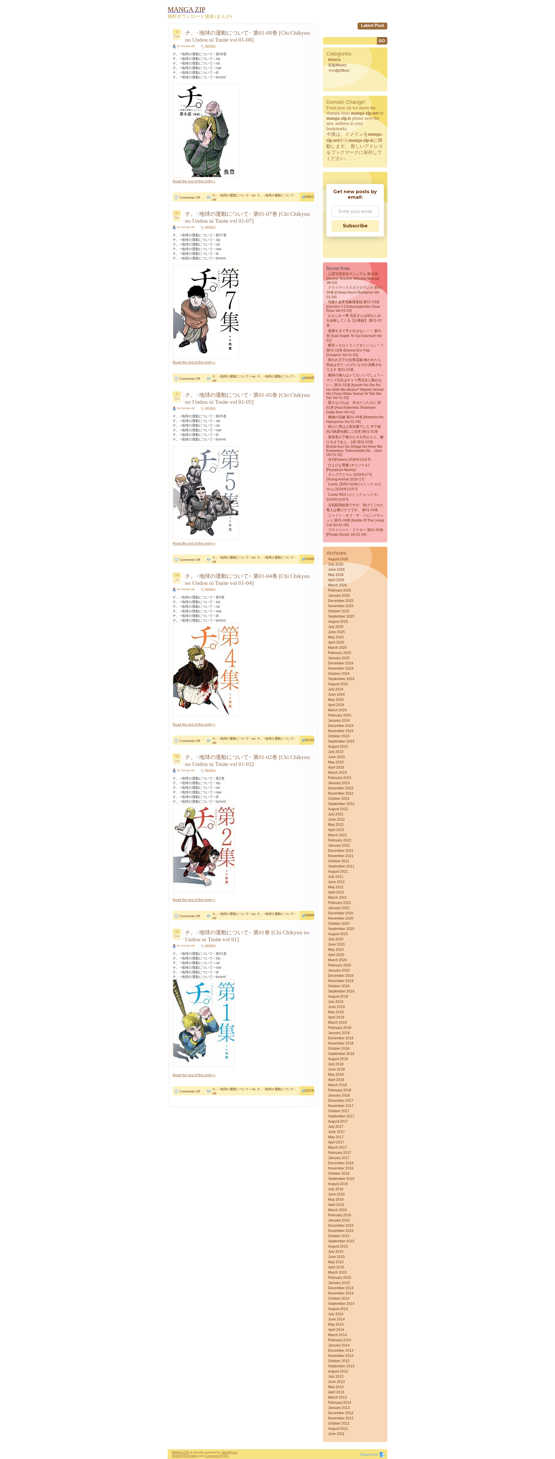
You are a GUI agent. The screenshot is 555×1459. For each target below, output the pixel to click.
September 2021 (341, 866)
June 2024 (336, 694)
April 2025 (336, 642)
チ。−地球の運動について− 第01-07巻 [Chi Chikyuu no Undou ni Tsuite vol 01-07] (247, 217)
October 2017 (338, 1111)
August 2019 (338, 996)
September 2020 (341, 929)
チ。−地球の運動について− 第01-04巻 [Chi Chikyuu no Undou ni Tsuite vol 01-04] (247, 579)
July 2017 (335, 1127)
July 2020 (335, 939)
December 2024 (341, 663)
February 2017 (339, 1153)
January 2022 (339, 845)
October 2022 (338, 799)
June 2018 (336, 1069)
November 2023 (341, 731)
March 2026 (337, 585)
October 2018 (338, 1049)
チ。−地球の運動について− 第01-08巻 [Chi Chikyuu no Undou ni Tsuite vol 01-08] (247, 36)
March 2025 (337, 648)
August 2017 (338, 1121)
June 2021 (336, 882)
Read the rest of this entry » (194, 181)
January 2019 (339, 1033)
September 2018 (341, 1054)
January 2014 (339, 1345)
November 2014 (341, 1293)
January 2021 (339, 908)
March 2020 (337, 960)
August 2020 (338, 934)
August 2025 (338, 622)
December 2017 (341, 1101)
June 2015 (336, 1257)
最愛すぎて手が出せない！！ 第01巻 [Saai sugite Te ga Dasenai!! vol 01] (354, 335)
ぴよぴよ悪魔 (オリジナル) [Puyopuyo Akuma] (347, 467)
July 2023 (335, 752)
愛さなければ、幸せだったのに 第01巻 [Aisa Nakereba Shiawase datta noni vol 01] (353, 407)
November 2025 (341, 606)
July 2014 (335, 1314)
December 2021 (341, 851)
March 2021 (337, 898)
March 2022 (337, 835)
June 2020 (336, 944)
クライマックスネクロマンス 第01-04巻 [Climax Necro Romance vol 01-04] (354, 292)
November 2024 (341, 668)
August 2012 (338, 1429)
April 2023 (336, 767)
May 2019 (336, 1012)
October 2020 (338, 924)
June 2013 (336, 1382)
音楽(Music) (337, 65)
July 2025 (335, 627)
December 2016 (341, 1163)
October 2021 (338, 861)
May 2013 (336, 1387)
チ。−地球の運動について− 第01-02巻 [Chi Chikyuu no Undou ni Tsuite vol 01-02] (247, 760)
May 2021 (336, 887)
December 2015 (341, 1226)
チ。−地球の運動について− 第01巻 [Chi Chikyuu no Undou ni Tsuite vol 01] (247, 935)
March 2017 (337, 1147)
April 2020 (336, 955)
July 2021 (335, 877)
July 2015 (335, 1252)
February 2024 (339, 715)
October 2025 (338, 611)
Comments (212, 1456)
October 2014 (338, 1298)
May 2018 (336, 1075)
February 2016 (339, 1215)
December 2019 (341, 976)
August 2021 (338, 871)
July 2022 (335, 814)
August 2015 (338, 1246)
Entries (177, 1456)
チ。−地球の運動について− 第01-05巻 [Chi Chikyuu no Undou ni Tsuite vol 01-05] (247, 398)
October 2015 (338, 1236)
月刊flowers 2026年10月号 (349, 460)
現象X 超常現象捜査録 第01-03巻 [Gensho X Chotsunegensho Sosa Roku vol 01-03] (353, 306)
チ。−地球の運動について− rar (233, 195)
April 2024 (336, 705)
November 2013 (341, 1356)
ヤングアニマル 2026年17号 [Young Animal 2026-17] (349, 477)
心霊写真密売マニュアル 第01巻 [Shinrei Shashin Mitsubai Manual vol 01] (352, 278)
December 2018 (341, 1038)
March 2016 (337, 1210)
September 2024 (341, 679)
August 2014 (338, 1309)
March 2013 (337, 1397)
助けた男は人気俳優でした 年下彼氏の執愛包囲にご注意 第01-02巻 (353, 429)
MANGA (210, 45)
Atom (194, 1456)
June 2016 (336, 1194)
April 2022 (336, 830)
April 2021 (336, 892)
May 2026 (336, 575)
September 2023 (341, 741)
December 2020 (341, 913)
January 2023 (339, 783)
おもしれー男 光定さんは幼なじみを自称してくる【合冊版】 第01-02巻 (354, 320)
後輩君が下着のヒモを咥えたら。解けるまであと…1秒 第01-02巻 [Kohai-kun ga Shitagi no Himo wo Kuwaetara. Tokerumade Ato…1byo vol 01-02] (355, 446)
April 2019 (336, 1017)
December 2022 (341, 788)
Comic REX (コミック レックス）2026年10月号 (353, 497)
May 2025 (336, 637)
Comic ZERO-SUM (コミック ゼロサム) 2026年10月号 (353, 486)
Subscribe (355, 226)
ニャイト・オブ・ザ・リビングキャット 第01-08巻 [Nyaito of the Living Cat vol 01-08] (355, 520)
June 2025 (336, 632)
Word (225, 1452)
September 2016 (341, 1179)
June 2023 (336, 757)
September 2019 (341, 991)
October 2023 (338, 736)
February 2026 (339, 590)
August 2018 (338, 1059)
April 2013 (336, 1392)
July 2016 (335, 1189)
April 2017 (336, 1142)
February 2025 (339, 653)
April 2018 (336, 1080)
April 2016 (336, 1205)
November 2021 (341, 856)
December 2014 (341, 1288)
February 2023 (339, 778)
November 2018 (341, 1043)
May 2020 (336, 950)
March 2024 (337, 710)
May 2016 (336, 1200)
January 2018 (339, 1095)
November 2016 (341, 1168)
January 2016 (339, 1220)
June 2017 (336, 1132)
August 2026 (338, 559)
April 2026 (336, 580)
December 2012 (341, 1413)
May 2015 (336, 1262)
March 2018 (337, 1085)
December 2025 (341, 601)
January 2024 (339, 721)
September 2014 (341, 1304)
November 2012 (341, 1418)
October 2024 (338, 674)
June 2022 (336, 819)
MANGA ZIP (180, 1452)
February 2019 (339, 1028)
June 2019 (336, 1007)
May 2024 (336, 700)
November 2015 (341, 1231)
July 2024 (335, 689)
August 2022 (338, 809)
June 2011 (336, 1434)
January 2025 (339, 658)
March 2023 (337, 773)
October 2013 (338, 1361)
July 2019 (335, 1002)
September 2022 (341, 804)
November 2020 (341, 918)
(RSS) (186, 1456)
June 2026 (336, 570)
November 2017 (341, 1106)
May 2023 (336, 762)
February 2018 (339, 1090)
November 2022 (341, 793)
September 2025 (341, 616)
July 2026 (335, 564)
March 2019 (337, 1022)
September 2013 (341, 1366)
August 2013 (338, 1371)
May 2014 (336, 1324)
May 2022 (336, 825)
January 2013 (339, 1408)
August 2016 (338, 1184)
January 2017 (339, 1158)
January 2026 (339, 596)
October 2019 (338, 986)
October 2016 (338, 1173)
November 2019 (341, 981)
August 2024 (338, 684)
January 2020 (339, 970)
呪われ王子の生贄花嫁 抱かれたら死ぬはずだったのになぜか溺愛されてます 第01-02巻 (354, 365)
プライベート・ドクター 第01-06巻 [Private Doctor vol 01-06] (354, 532)
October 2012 (338, 1423)
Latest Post (372, 25)
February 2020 (339, 965)
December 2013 (341, 1351)
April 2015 (336, 1267)
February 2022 (339, 840)
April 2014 (336, 1330)
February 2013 (339, 1403)
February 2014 (339, 1340)
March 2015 (337, 1272)
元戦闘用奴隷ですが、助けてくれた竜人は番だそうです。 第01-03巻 (355, 507)
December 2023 (341, 726)
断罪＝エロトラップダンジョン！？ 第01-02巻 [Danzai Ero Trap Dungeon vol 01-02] (355, 350)
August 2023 (338, 747)
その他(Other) (338, 71)
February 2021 (339, 903)
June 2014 (336, 1319)
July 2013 (335, 1377)
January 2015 (339, 1283)
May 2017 (336, 1137)
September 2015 (341, 1241)
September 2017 (341, 1116)
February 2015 (339, 1278)
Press (233, 1452)
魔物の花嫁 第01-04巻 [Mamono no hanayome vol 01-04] (355, 419)
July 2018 (335, 1064)
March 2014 (337, 1335)
